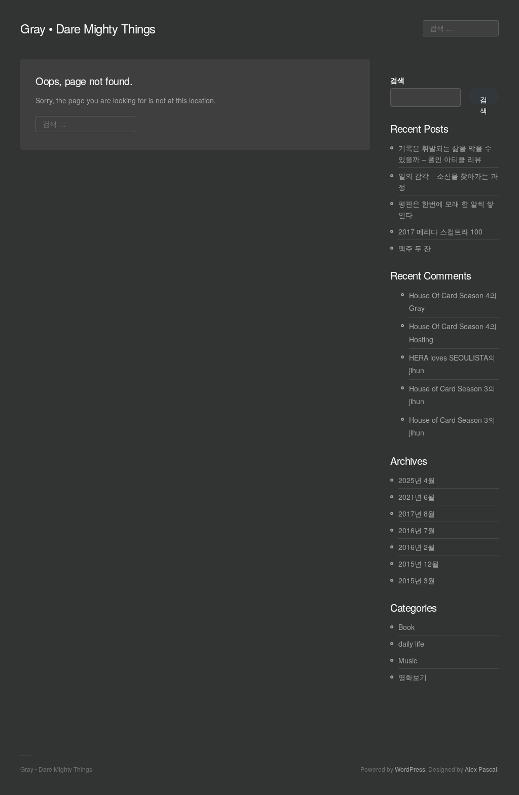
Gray (417, 308)
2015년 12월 (418, 564)
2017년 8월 (416, 513)
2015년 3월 (416, 580)
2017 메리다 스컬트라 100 (440, 231)
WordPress (410, 769)
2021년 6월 (416, 497)
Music (407, 660)
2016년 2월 (416, 547)
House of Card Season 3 (448, 388)
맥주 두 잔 (414, 248)
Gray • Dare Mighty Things (88, 28)
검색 (397, 80)
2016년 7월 (416, 530)
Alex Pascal (481, 769)
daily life (411, 644)
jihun (416, 370)
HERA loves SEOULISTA (448, 357)
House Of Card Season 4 (449, 295)
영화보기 (412, 677)
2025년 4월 (416, 480)
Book (406, 627)
